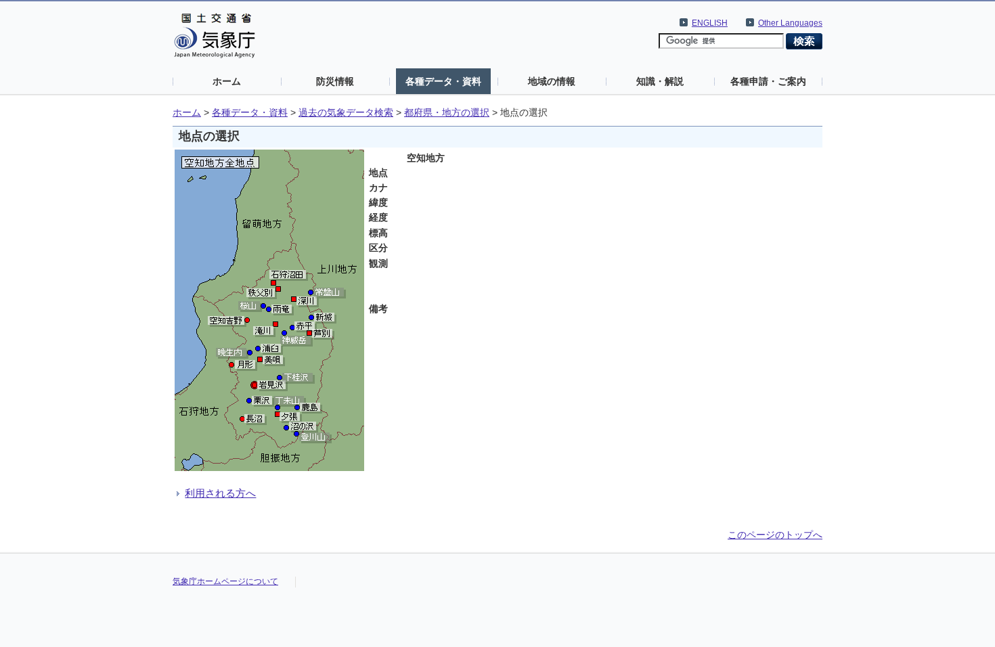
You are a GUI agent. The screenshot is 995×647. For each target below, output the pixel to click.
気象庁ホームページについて (225, 581)
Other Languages (790, 23)
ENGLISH (710, 23)
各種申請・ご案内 (768, 81)
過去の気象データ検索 (345, 113)
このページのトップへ (775, 534)
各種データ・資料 (443, 81)
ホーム (227, 81)
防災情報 (335, 81)
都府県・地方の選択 (446, 113)
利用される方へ (220, 493)
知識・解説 (660, 81)
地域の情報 (551, 81)
